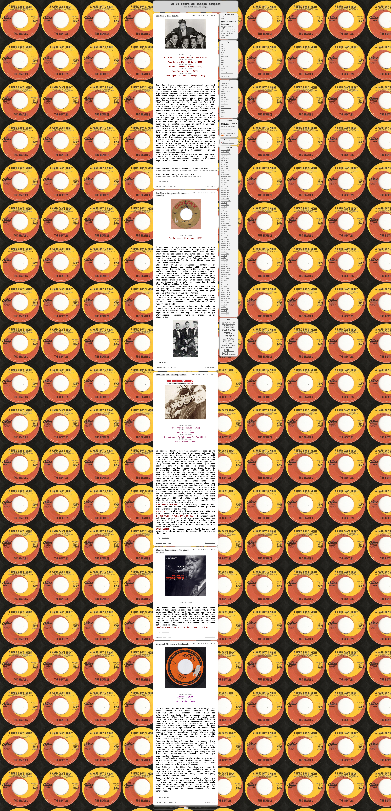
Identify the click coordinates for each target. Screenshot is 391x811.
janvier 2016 (225, 290)
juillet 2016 (225, 278)
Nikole (223, 95)
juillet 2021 (225, 158)
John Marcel (224, 104)
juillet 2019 (225, 205)
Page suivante (196, 807)
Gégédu (223, 112)
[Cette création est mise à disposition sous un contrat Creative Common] (225, 125)
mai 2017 (223, 258)
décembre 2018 (225, 219)
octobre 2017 (225, 247)
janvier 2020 (225, 192)
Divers (223, 50)
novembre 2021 (225, 150)
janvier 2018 (225, 241)
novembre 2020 (225, 172)
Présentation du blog (228, 31)
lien (164, 186)
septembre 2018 (226, 225)
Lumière (223, 93)
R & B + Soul (225, 66)
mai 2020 (223, 184)
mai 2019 (223, 209)
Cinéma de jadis (226, 83)
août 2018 (224, 227)
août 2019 (224, 203)
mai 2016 (223, 282)
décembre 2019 (225, 194)
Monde (222, 60)
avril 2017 (224, 260)
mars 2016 (224, 286)
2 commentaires (210, 543)
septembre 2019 (226, 201)
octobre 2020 (225, 174)
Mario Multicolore (227, 87)
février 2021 (225, 166)
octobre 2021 (225, 152)
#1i (231, 343)
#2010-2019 (227, 351)
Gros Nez (223, 114)
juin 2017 (224, 256)
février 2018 (225, 239)
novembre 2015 (225, 294)
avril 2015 (224, 309)
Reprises (223, 69)
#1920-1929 (230, 324)
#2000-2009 (228, 345)
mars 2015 (224, 311)
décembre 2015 (225, 292)
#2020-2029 (232, 354)
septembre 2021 (226, 154)
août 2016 (224, 276)
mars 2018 (224, 237)
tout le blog (225, 76)
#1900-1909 (226, 322)
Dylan (222, 52)
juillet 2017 (225, 254)
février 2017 (225, 264)
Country (223, 48)
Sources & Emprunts (227, 73)
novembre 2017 (225, 245)
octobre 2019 (225, 199)
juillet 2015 (225, 303)
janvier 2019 (225, 217)
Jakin (222, 110)
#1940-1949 (229, 328)
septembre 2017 (226, 250)
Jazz (222, 54)
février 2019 (225, 215)
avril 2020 (224, 186)
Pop (222, 64)
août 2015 (224, 300)
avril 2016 (224, 284)
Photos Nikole (225, 91)
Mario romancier (226, 108)
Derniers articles (227, 33)
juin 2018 (224, 231)
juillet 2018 (225, 229)
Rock (222, 71)
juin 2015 (224, 305)
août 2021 (224, 156)
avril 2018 (224, 235)
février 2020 (225, 190)
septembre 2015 (226, 298)
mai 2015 (223, 307)
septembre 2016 (226, 274)
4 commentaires (210, 186)
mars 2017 (224, 262)
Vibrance (223, 116)
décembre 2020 (225, 170)
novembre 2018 (225, 221)
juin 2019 (224, 207)
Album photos (225, 35)
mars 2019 (224, 213)
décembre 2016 (225, 268)
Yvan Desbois (225, 99)
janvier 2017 (225, 266)
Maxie (222, 89)
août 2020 (224, 178)
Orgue (222, 62)
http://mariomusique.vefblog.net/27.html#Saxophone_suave (178, 176)
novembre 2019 (225, 197)
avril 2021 (224, 162)
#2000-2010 (224, 347)
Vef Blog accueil (228, 143)
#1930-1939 (229, 326)
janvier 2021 (225, 168)
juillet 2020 (225, 180)
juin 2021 (224, 160)
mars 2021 (224, 164)
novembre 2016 (225, 270)
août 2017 (224, 252)
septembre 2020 (226, 176)
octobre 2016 (225, 272)
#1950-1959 (228, 330)
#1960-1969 (227, 334)
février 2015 (225, 313)
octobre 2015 (225, 296)
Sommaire (223, 37)
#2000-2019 (232, 347)
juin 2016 (224, 280)
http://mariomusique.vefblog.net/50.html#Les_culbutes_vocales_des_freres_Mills (187, 170)
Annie (222, 106)
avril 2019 (224, 211)
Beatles (223, 44)
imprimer (159, 186)
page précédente (175, 807)
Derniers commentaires (228, 133)
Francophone (224, 56)
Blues (222, 46)
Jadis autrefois (226, 85)
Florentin (224, 102)
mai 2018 (223, 233)
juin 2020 (224, 182)
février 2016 (225, 288)
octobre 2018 (225, 223)
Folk (222, 58)
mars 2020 (224, 188)
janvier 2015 (225, 315)
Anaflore (223, 97)
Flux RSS (227, 135)
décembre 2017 (225, 243)
